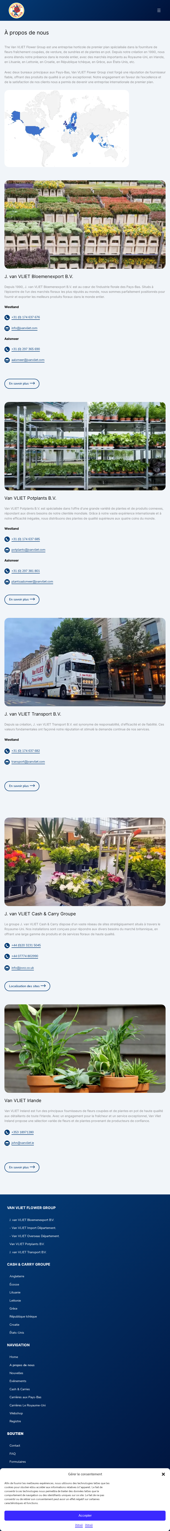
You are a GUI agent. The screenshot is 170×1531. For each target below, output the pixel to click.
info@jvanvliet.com (24, 328)
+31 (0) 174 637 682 (26, 751)
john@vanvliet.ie (23, 1143)
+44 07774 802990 (25, 956)
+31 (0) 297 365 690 (26, 349)
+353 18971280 (23, 1132)
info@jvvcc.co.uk (23, 968)
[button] (163, 1474)
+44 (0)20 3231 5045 (26, 945)
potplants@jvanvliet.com (28, 550)
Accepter (85, 1515)
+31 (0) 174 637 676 (26, 317)
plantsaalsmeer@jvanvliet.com (32, 581)
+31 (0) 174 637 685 (26, 539)
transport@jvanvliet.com (28, 762)
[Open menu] (159, 10)
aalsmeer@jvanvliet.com (28, 360)
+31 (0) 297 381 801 (26, 571)
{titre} (79, 1525)
